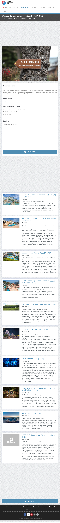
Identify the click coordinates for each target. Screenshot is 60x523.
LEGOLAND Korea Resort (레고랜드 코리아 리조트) (38, 436)
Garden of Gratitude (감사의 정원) (35, 329)
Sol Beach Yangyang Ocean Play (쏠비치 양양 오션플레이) (39, 219)
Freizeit (11, 11)
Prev (4, 63)
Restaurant (34, 7)
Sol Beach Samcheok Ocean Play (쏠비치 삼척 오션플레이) (39, 196)
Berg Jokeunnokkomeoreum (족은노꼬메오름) (39, 304)
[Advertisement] (30, 33)
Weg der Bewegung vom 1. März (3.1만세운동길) (26, 18)
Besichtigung (25, 7)
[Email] (37, 514)
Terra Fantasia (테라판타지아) (33, 359)
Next (56, 63)
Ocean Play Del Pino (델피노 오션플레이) (37, 253)
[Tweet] (28, 514)
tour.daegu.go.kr (6, 101)
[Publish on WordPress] (34, 514)
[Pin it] (31, 514)
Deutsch (7, 7)
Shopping (42, 7)
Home (3, 18)
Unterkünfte (51, 7)
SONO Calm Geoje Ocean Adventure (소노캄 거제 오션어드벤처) (38, 282)
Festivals (15, 7)
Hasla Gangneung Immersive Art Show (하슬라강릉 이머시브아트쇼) (38, 389)
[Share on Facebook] (25, 514)
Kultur (4, 11)
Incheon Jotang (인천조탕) (31, 413)
